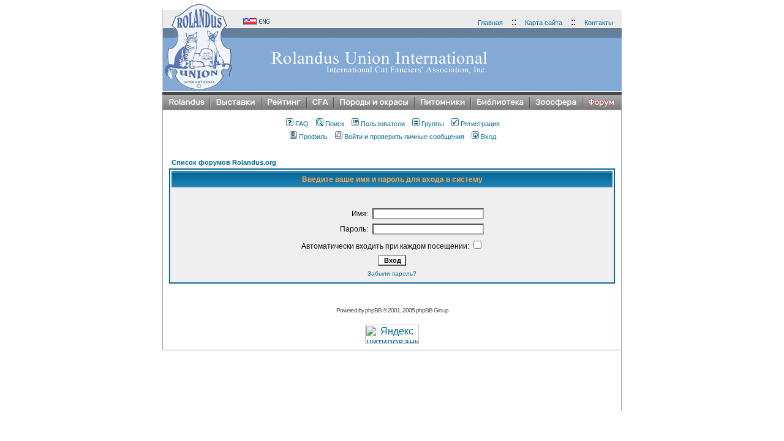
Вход (488, 136)
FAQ (302, 123)
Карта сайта (543, 22)
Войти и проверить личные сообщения (404, 136)
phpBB (373, 310)
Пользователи (383, 123)
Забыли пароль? (392, 273)
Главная (490, 22)
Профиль (313, 136)
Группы (432, 123)
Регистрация (480, 123)
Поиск (334, 123)
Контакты (598, 22)
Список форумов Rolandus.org (224, 162)
